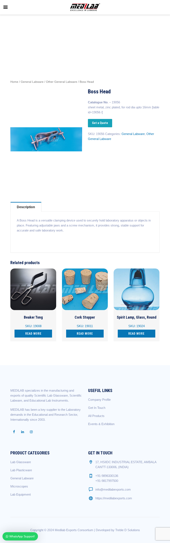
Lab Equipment (20, 494)
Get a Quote (100, 123)
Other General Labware (61, 81)
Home (14, 81)
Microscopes (19, 486)
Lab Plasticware (21, 470)
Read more (33, 333)
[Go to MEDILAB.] (114, 36)
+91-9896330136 (106, 475)
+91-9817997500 (106, 480)
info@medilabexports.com (113, 489)
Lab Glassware (20, 462)
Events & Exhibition (101, 424)
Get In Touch (96, 407)
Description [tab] (26, 207)
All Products (96, 416)
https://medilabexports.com (113, 498)
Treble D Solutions (127, 530)
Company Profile (99, 399)
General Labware (32, 81)
